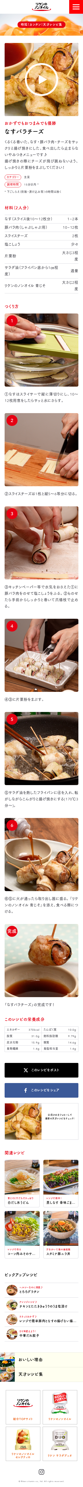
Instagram (60, 1126)
